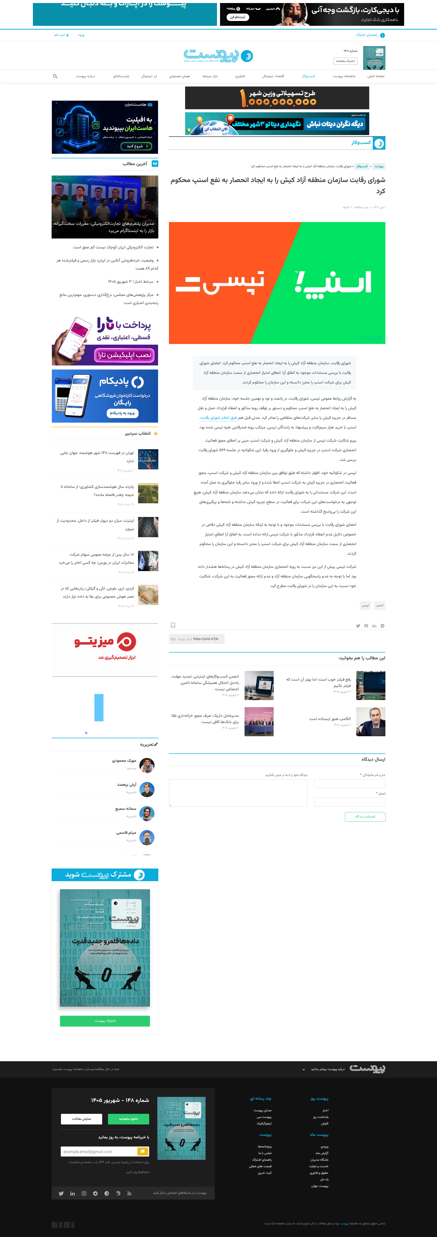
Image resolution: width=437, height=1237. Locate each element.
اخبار (325, 1110)
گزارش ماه (322, 1153)
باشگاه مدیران (320, 1159)
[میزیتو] (105, 650)
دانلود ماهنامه (128, 1119)
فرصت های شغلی (260, 1166)
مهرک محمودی (124, 761)
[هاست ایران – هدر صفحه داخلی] (277, 123)
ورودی (325, 1146)
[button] (55, 76)
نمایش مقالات (81, 1119)
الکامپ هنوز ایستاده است (330, 719)
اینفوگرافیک (264, 1123)
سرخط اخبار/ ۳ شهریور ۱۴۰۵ (131, 282)
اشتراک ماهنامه (345, 61)
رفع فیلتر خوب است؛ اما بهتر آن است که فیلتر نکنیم (318, 683)
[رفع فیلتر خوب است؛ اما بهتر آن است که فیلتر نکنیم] (370, 699)
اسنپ (379, 605)
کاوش (325, 1123)
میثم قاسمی (126, 833)
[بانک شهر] (277, 97)
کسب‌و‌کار (361, 143)
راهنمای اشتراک (367, 35)
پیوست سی (264, 1117)
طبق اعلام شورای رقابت (219, 418)
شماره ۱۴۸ (350, 51)
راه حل (324, 1179)
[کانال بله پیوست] (125, 14)
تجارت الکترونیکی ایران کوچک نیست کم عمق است (113, 247)
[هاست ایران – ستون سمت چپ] (105, 127)
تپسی (365, 605)
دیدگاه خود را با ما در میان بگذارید (286, 775)
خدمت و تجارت (319, 1166)
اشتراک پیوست (105, 1021)
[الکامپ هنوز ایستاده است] (370, 735)
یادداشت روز (321, 1117)
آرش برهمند (126, 785)
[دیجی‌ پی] (312, 14)
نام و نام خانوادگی (374, 775)
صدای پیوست (263, 1110)
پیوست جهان (320, 1186)
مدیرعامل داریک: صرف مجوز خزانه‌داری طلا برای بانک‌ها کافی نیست (205, 719)
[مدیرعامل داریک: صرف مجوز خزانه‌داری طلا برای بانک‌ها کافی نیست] (259, 735)
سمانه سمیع (125, 809)
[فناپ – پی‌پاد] (105, 396)
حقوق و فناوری (319, 1173)
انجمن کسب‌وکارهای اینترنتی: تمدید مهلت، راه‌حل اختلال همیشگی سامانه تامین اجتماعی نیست (205, 683)
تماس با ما (265, 1153)
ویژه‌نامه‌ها (265, 1146)
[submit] (142, 1151)
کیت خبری (265, 1173)
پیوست (379, 166)
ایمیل (381, 793)
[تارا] (105, 338)
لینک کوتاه (185, 639)
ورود (81, 35)
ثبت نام (60, 35)
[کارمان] (105, 707)
